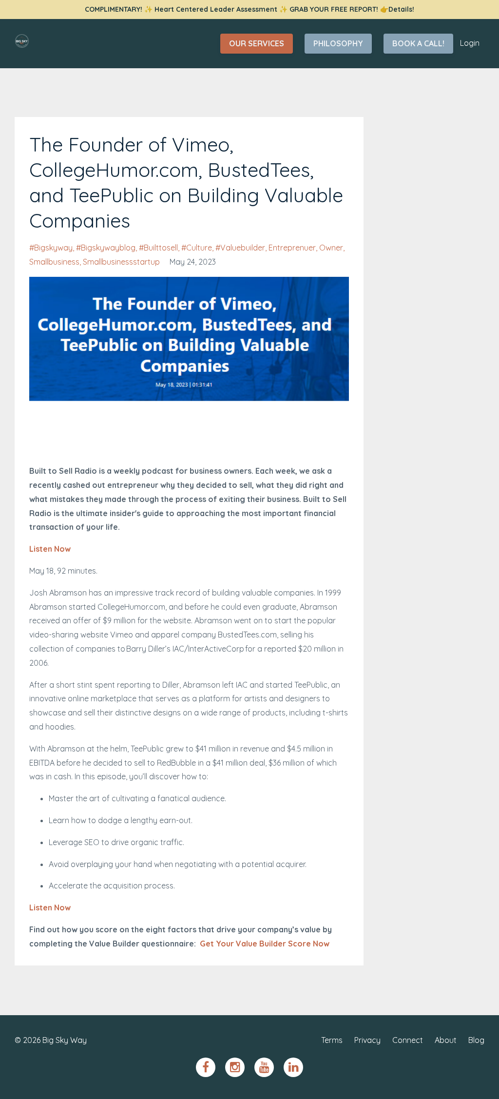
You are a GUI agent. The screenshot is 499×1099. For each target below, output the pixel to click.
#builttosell (158, 247)
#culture (196, 247)
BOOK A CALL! (418, 43)
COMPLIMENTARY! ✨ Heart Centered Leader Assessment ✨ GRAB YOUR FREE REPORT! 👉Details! (249, 9)
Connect (407, 1040)
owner (331, 247)
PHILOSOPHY (338, 43)
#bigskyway (51, 247)
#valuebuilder (240, 247)
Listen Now (50, 549)
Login (470, 43)
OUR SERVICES (256, 43)
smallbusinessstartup (121, 262)
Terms (332, 1040)
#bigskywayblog (105, 247)
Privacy (367, 1040)
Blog (476, 1040)
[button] (121, 527)
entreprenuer (292, 247)
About (446, 1040)
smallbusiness (54, 262)
